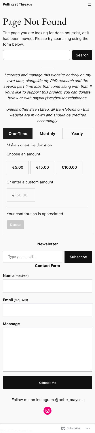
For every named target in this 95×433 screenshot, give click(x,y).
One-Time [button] (18, 133)
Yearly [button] (77, 133)
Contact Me (47, 382)
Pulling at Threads (17, 4)
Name (16, 275)
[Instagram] (47, 411)
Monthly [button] (47, 133)
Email (15, 300)
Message (11, 324)
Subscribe (78, 257)
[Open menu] (89, 4)
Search (82, 55)
